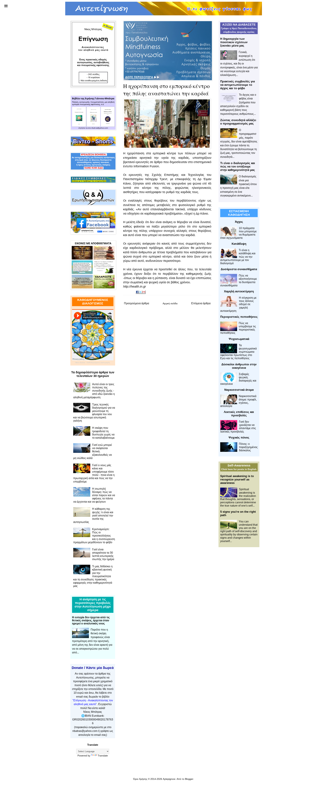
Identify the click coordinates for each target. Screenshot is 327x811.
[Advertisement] (239, 603)
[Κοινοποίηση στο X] (140, 292)
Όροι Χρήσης (140, 779)
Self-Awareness (239, 465)
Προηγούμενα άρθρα (136, 303)
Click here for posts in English (238, 469)
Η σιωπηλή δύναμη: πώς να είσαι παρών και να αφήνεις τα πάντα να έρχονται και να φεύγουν (94, 495)
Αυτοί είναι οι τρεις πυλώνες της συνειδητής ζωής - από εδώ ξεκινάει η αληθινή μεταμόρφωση (94, 391)
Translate (103, 755)
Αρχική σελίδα (170, 303)
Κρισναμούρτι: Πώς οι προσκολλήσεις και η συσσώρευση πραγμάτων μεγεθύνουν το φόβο (94, 536)
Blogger (189, 779)
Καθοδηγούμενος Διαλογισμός (98, 362)
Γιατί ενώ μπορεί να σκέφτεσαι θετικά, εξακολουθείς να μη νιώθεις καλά (92, 451)
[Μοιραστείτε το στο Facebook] (137, 292)
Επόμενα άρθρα (201, 303)
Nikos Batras (80, 362)
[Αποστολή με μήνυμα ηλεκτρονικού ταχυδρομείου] (144, 292)
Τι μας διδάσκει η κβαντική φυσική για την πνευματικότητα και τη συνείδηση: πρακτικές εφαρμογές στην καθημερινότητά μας (93, 576)
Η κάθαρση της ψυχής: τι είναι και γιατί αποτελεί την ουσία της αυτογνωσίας (93, 515)
